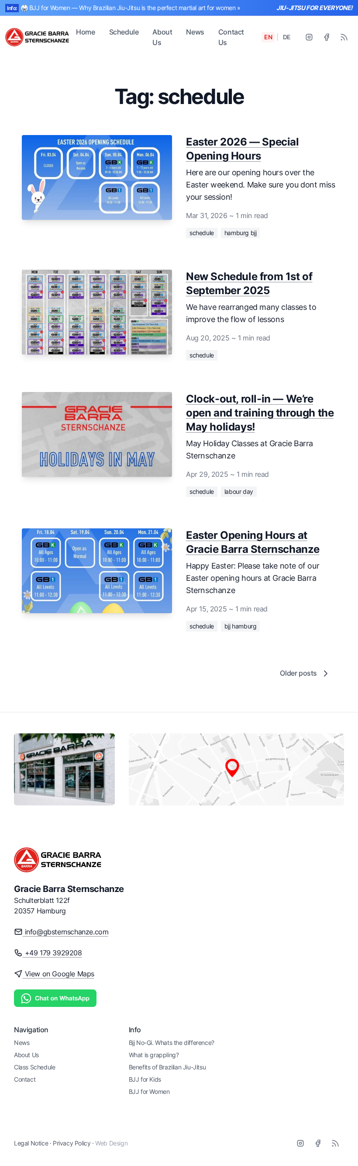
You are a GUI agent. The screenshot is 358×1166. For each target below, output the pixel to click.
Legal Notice (31, 1143)
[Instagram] (309, 37)
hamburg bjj (240, 232)
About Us (162, 37)
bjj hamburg (240, 626)
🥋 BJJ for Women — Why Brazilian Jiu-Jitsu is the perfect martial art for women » (131, 7)
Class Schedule (34, 1067)
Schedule (124, 32)
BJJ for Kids (145, 1079)
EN (268, 37)
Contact (24, 1079)
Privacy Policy (71, 1143)
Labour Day (238, 491)
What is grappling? (154, 1054)
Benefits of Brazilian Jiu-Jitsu (167, 1067)
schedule (201, 232)
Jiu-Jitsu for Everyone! (314, 7)
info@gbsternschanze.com (65, 931)
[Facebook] (326, 37)
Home (85, 32)
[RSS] (344, 37)
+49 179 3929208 (52, 952)
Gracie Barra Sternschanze (69, 889)
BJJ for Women (149, 1091)
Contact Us (231, 37)
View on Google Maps (58, 973)
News (195, 32)
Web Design (111, 1143)
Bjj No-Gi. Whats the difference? (171, 1042)
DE (287, 37)
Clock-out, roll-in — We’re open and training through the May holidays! (260, 412)
